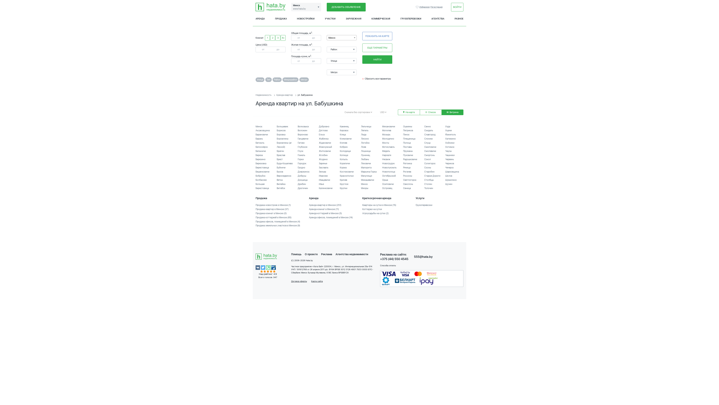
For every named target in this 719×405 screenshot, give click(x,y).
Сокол (427, 159)
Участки (330, 18)
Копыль (344, 159)
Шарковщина (452, 171)
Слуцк (427, 143)
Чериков (449, 163)
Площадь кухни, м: (301, 56)
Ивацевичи (324, 180)
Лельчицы (366, 126)
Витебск (281, 188)
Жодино (323, 159)
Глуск (300, 151)
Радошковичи (410, 159)
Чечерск (449, 167)
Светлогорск (409, 180)
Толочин (428, 188)
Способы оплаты (388, 265)
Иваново (323, 176)
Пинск (406, 134)
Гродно (301, 167)
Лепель (364, 130)
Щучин (448, 184)
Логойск (365, 143)
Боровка (281, 134)
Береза (259, 155)
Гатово (301, 143)
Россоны (407, 176)
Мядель (386, 151)
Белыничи (261, 151)
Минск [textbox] (332, 38)
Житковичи (325, 151)
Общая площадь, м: (302, 33)
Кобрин (344, 147)
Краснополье (347, 176)
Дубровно (324, 126)
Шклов (448, 176)
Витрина (453, 112)
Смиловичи (430, 147)
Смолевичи (430, 151)
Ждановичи (325, 143)
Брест (280, 159)
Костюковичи (347, 171)
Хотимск (449, 147)
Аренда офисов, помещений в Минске (331, 217)
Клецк (343, 134)
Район (277, 79)
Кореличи (345, 163)
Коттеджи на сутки (372, 209)
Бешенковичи (262, 171)
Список (432, 112)
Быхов (280, 171)
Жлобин (323, 155)
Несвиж (386, 159)
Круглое (344, 184)
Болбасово (261, 180)
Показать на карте (377, 36)
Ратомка (407, 163)
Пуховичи (408, 155)
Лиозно (365, 138)
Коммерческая (380, 18)
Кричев (343, 180)
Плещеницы (409, 138)
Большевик (282, 126)
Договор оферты (299, 281)
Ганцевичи (303, 138)
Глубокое (302, 147)
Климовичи (346, 138)
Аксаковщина (263, 130)
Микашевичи (367, 180)
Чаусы (448, 151)
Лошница (366, 151)
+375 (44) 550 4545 (394, 259)
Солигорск (430, 163)
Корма (343, 167)
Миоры (364, 188)
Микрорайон (290, 79)
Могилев (386, 130)
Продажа (281, 18)
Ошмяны (407, 126)
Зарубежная (353, 18)
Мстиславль (388, 147)
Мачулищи (366, 176)
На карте (410, 112)
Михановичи (388, 126)
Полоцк (407, 143)
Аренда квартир (284, 95)
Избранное (417, 7)
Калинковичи (326, 188)
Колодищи (345, 151)
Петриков (408, 130)
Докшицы (303, 180)
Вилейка (281, 184)
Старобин (429, 171)
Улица (260, 79)
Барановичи (262, 134)
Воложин (302, 130)
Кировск (344, 130)
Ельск (322, 134)
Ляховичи (366, 163)
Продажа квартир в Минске (272, 209)
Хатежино (450, 138)
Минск (259, 126)
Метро (304, 79)
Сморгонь (429, 155)
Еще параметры (377, 47)
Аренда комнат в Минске (324, 209)
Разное (459, 18)
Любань (365, 159)
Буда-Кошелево (285, 163)
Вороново (303, 134)
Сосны (427, 167)
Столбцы (429, 180)
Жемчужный (325, 147)
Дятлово (323, 130)
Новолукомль (389, 167)
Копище (344, 155)
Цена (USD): (262, 45)
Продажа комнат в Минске (271, 213)
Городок (302, 163)
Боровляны (282, 138)
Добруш (302, 176)
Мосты (385, 143)
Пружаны (408, 151)
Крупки (343, 188)
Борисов (281, 130)
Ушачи (448, 130)
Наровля (386, 155)
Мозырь (386, 134)
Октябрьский (389, 176)
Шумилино (451, 180)
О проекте (311, 254)
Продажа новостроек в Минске (273, 205)
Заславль (323, 167)
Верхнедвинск (284, 176)
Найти (377, 59)
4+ (283, 38)
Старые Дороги (432, 176)
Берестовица (262, 167)
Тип (268, 79)
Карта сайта (317, 281)
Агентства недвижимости (352, 254)
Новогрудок (388, 163)
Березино (261, 159)
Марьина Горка (369, 171)
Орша (385, 180)
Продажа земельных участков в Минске (278, 225)
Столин (428, 184)
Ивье (321, 184)
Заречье (323, 163)
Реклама (326, 254)
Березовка (261, 163)
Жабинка (323, 138)
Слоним (428, 138)
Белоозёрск (262, 147)
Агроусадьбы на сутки (375, 213)
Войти (457, 7)
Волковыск (303, 126)
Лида (363, 134)
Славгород (430, 134)
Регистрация (436, 7)
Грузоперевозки (411, 18)
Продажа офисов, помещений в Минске (278, 221)
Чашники (450, 155)
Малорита (366, 167)
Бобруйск (261, 176)
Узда (447, 126)
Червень (449, 159)
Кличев (343, 143)
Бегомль (260, 143)
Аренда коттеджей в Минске (325, 213)
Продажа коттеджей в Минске (274, 217)
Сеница (407, 188)
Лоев (363, 147)
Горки (301, 159)
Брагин (280, 151)
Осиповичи (388, 184)
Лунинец (365, 155)
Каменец (344, 126)
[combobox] (342, 37)
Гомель (301, 155)
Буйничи (281, 167)
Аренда (260, 18)
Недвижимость (263, 95)
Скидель (428, 130)
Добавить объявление (346, 7)
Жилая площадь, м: (302, 45)
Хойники (449, 143)
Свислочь (408, 184)
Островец (387, 188)
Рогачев (407, 171)
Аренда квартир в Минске (325, 205)
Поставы (407, 147)
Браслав (281, 155)
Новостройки (306, 18)
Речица (406, 167)
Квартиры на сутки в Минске (379, 205)
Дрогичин (303, 188)
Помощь (296, 254)
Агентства (437, 18)
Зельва (322, 171)
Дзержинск (304, 171)
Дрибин (302, 184)
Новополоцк (388, 171)
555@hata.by (423, 257)
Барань (259, 138)
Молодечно (388, 138)
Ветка (280, 180)
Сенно (427, 126)
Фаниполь (450, 134)
